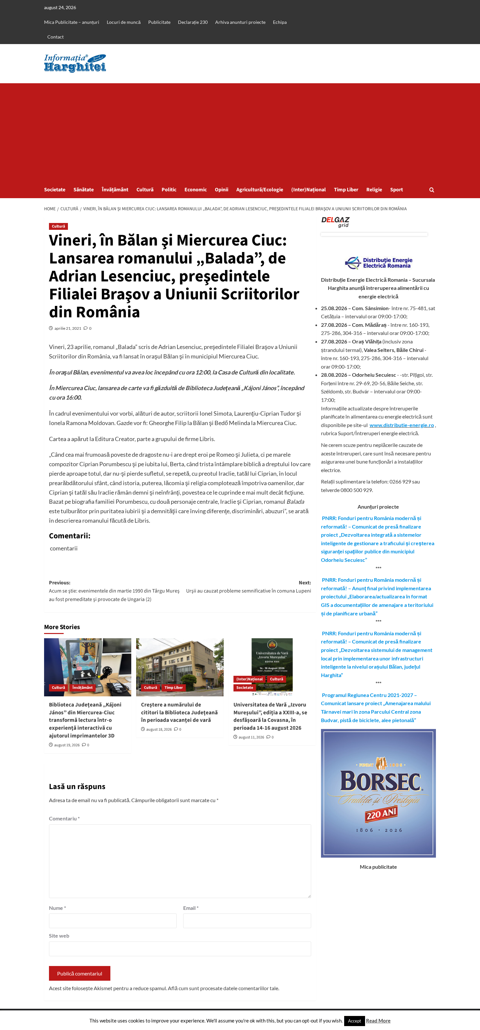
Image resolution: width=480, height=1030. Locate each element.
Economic (195, 189)
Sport (396, 189)
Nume (57, 908)
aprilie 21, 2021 (68, 328)
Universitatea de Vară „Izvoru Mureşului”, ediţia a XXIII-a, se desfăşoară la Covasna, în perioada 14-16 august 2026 (270, 716)
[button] (432, 190)
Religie (374, 189)
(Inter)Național (308, 189)
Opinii (221, 189)
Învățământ (115, 189)
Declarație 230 (193, 22)
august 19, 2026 (67, 745)
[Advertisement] (240, 132)
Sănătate (83, 189)
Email (191, 908)
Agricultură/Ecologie (259, 189)
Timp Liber (346, 189)
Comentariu (64, 818)
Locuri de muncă (124, 22)
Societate (54, 189)
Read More (378, 1020)
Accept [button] (354, 1020)
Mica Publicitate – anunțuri (71, 22)
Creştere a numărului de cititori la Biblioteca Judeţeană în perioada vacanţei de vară (179, 712)
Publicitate (159, 22)
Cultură (144, 189)
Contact (55, 37)
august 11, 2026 (251, 737)
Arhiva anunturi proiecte (240, 22)
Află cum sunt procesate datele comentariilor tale (223, 988)
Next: (248, 587)
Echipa (280, 22)
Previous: (114, 591)
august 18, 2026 (159, 729)
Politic (169, 189)
